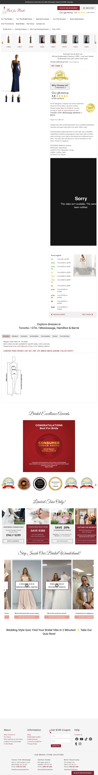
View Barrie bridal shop (71, 771)
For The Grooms (59, 19)
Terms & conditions (34, 743)
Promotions (24, 336)
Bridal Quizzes (32, 741)
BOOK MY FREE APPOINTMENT (68, 8)
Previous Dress (59, 314)
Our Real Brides (34, 336)
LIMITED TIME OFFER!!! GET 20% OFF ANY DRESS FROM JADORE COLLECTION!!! (38, 351)
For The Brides (7, 19)
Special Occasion (42, 19)
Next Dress (86, 314)
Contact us (78, 736)
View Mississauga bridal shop (20, 771)
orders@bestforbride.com (26, 346)
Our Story (30, 24)
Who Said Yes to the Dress (13, 741)
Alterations (15, 336)
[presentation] (2, 42)
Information (6, 336)
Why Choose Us (9, 736)
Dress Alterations (77, 19)
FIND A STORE (89, 8)
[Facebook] (76, 741)
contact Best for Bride (63, 108)
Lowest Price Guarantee (12, 743)
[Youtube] (81, 741)
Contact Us (40, 24)
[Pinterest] (90, 741)
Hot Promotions (7, 24)
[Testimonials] (78, 12)
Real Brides (20, 24)
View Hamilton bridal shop (45, 771)
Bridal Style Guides (34, 739)
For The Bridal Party (24, 19)
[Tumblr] (76, 746)
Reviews (55, 336)
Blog (29, 736)
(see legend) (74, 62)
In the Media (8, 746)
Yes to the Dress (64, 336)
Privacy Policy (32, 746)
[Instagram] (80, 746)
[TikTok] (86, 741)
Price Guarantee (45, 336)
